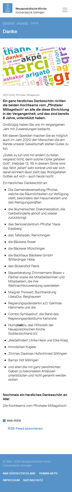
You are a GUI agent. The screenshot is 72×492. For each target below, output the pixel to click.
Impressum (11, 480)
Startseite (8, 23)
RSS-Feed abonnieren (25, 428)
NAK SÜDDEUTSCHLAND (19, 473)
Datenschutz (33, 480)
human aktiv (48, 473)
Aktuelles (22, 23)
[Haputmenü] (65, 10)
